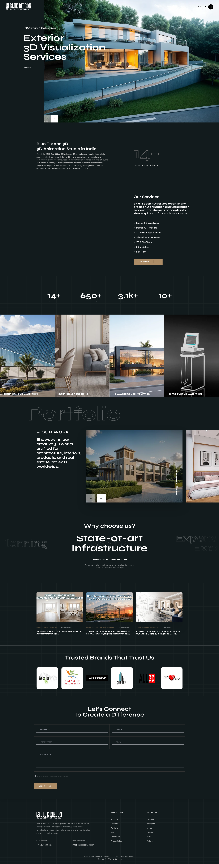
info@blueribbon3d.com (83, 844)
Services (114, 823)
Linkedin (150, 828)
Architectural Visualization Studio (101, 627)
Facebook (151, 819)
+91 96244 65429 (44, 844)
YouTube (150, 832)
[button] (39, 678)
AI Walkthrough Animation (147, 627)
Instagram (151, 823)
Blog (112, 832)
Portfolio (114, 828)
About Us (114, 819)
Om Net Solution (115, 859)
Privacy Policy (116, 841)
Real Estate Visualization (46, 627)
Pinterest (150, 841)
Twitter (149, 836)
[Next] (54, 118)
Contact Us (115, 836)
